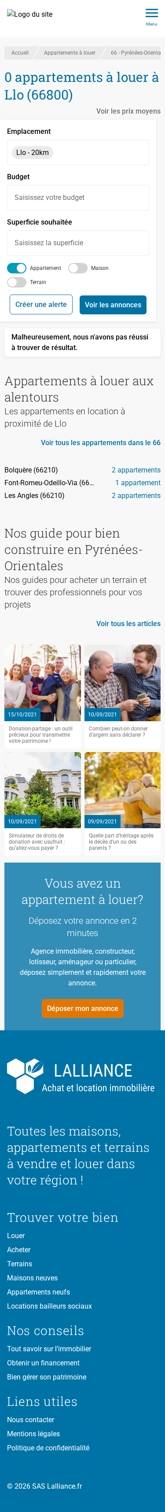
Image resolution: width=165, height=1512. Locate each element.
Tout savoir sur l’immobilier (49, 1349)
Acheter (18, 1250)
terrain (38, 282)
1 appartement (138, 483)
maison (100, 268)
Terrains (19, 1264)
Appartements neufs (38, 1292)
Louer (16, 1236)
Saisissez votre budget (49, 197)
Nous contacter (30, 1420)
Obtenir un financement (43, 1363)
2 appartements (136, 470)
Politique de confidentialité (48, 1448)
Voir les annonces (113, 305)
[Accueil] (35, 19)
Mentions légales (33, 1434)
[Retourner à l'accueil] (82, 1076)
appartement (45, 268)
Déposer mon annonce (82, 1008)
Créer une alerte (41, 304)
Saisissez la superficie (49, 243)
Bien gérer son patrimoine (46, 1377)
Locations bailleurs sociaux (49, 1306)
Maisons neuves (32, 1278)
